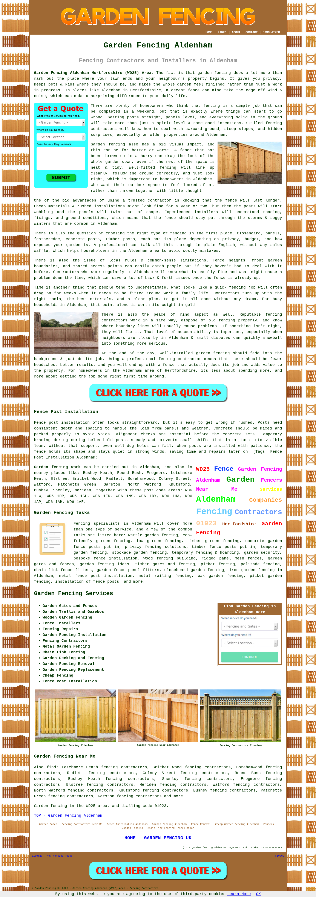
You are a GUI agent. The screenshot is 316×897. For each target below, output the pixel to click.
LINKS (222, 32)
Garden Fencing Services (73, 593)
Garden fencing (108, 144)
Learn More (239, 894)
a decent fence (182, 90)
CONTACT (251, 32)
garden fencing (213, 353)
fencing (237, 287)
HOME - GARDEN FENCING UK (158, 837)
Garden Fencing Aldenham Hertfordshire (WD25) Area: (94, 73)
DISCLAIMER (271, 32)
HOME (209, 32)
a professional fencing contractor (161, 359)
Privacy (279, 855)
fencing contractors (139, 796)
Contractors (66, 272)
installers (206, 212)
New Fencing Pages (59, 855)
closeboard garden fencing (194, 570)
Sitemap (37, 855)
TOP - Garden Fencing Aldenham (68, 815)
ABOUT (236, 32)
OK (258, 894)
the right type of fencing (157, 233)
